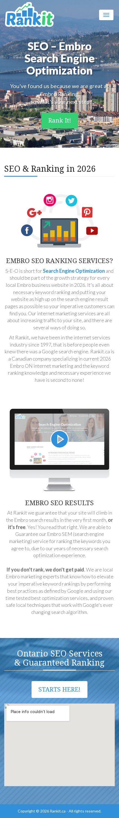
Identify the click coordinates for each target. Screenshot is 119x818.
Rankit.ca (58, 811)
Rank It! (59, 120)
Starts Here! (59, 689)
